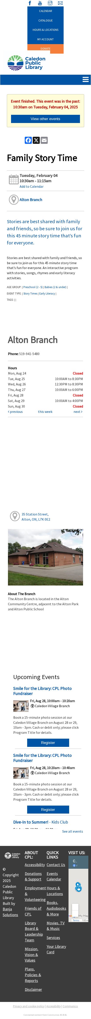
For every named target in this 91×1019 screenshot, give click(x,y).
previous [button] (16, 411)
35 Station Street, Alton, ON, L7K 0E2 (36, 516)
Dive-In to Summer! (40, 822)
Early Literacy (47, 293)
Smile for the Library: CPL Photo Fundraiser (42, 691)
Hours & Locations (45, 30)
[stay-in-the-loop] (60, 2)
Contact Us (56, 864)
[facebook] (30, 2)
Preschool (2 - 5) (33, 287)
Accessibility (35, 864)
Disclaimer (33, 989)
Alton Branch (31, 199)
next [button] (77, 411)
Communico (70, 1006)
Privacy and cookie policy (28, 1006)
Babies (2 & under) (55, 287)
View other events (45, 119)
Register (48, 742)
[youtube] (40, 2)
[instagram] (50, 2)
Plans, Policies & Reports (33, 974)
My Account (45, 39)
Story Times (30, 293)
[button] (86, 80)
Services (53, 937)
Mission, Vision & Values (31, 954)
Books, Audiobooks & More (56, 908)
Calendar (45, 11)
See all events (72, 831)
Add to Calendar (32, 186)
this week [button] (45, 411)
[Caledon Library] (26, 62)
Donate (46, 49)
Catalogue (45, 20)
